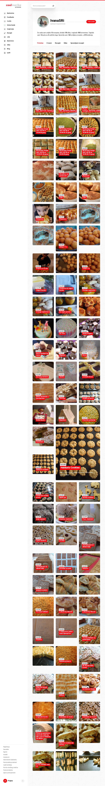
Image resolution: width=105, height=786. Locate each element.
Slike (65, 43)
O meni (49, 43)
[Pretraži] (53, 5)
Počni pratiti (91, 21)
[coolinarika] (14, 5)
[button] (13, 33)
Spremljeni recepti (77, 43)
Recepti (57, 43)
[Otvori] (22, 780)
